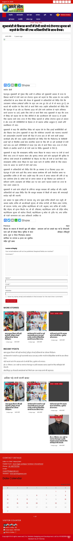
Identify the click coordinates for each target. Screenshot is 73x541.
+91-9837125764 (13, 466)
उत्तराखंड (32, 22)
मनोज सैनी (8, 36)
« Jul (34, 516)
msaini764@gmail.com (11, 471)
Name (8, 278)
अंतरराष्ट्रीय (20, 15)
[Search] (54, 15)
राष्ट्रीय (11, 15)
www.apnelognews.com (18, 474)
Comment (9, 254)
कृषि (45, 15)
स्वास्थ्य (38, 19)
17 (7, 503)
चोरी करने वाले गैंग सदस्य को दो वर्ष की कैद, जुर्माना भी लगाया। (58, 335)
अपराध (52, 313)
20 (37, 503)
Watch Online (65, 15)
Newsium (31, 539)
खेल (51, 15)
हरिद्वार (15, 313)
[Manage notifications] (68, 537)
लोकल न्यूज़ (29, 19)
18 (17, 503)
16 (65, 499)
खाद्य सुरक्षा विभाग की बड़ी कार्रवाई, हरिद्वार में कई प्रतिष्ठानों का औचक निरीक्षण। (13, 336)
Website (8, 291)
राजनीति (20, 19)
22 (56, 503)
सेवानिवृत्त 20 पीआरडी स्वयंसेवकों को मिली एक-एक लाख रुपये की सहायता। (29, 371)
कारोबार (38, 15)
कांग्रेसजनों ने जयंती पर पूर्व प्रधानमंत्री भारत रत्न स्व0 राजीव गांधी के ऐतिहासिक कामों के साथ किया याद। (36, 336)
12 (27, 499)
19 (27, 503)
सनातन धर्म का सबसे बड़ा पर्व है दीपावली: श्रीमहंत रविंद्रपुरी (53, 229)
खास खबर (29, 15)
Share (26, 85)
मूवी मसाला (11, 19)
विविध (40, 22)
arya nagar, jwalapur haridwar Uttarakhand (27, 464)
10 (7, 499)
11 (17, 499)
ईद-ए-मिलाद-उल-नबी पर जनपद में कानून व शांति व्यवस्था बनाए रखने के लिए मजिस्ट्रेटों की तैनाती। (59, 440)
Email (7, 284)
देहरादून (36, 22)
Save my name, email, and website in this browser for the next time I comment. (35, 297)
